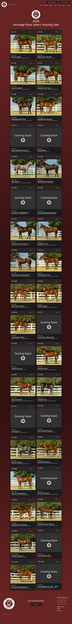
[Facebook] (57, 608)
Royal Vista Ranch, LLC (12, 4)
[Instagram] (59, 608)
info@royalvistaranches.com (62, 604)
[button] (45, 5)
